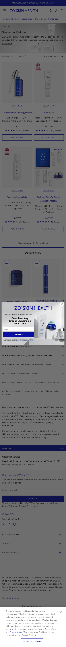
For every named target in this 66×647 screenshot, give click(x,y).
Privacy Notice (16, 632)
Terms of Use (50, 629)
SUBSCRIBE (18, 334)
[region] (33, 627)
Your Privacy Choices (32, 641)
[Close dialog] (62, 304)
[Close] (61, 611)
